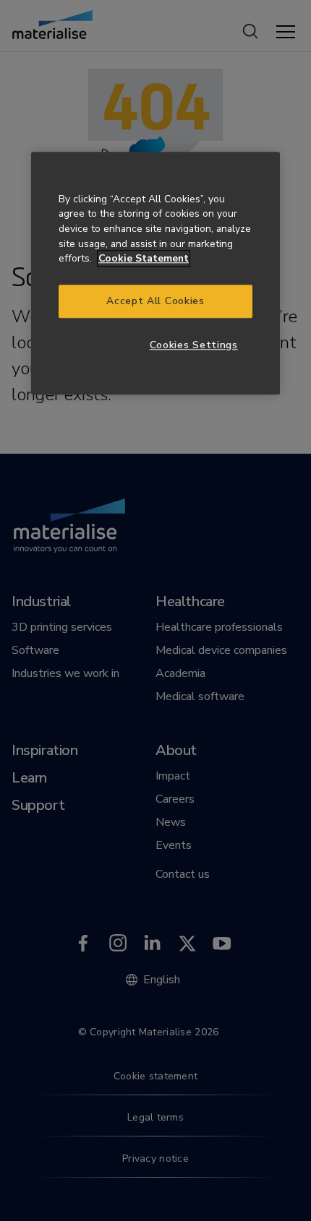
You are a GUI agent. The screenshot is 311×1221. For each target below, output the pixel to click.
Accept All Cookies (155, 301)
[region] (155, 273)
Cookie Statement (143, 259)
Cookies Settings (194, 345)
